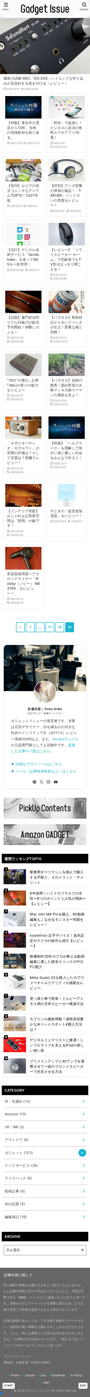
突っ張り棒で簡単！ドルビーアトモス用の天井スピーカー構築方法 (57, 1001)
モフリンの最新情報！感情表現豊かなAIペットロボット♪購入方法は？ (57, 1024)
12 (60, 627)
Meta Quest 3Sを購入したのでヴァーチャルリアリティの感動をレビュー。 (57, 982)
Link (43, 1375)
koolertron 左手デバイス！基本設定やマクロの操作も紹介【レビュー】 (57, 940)
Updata (30, 1375)
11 (50, 627)
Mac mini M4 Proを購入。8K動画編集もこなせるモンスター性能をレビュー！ (57, 919)
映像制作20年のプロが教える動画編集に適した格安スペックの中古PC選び (57, 961)
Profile (15, 1375)
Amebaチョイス (65, 739)
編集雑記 (16, 1217)
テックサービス (21, 1165)
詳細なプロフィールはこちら (39, 764)
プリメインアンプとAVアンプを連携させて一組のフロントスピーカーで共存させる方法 (57, 1066)
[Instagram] (48, 782)
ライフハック (18, 1178)
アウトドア (17, 1140)
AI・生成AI (17, 1101)
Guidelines (58, 1375)
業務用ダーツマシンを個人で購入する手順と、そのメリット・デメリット (57, 877)
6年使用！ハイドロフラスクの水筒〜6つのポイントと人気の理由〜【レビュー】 (58, 898)
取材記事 (15, 1191)
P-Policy (76, 1375)
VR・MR (14, 1127)
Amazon (15, 1114)
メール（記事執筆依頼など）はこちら (46, 771)
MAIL (22, 1297)
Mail (46, 1382)
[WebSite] (34, 782)
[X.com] (42, 782)
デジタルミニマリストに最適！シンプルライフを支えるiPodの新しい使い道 (57, 1045)
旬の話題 (15, 1204)
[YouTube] (56, 782)
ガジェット (19, 1152)
